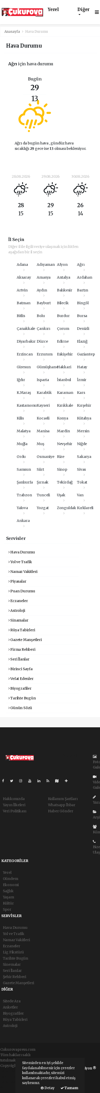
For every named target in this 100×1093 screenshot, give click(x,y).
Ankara (23, 520)
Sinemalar (12, 964)
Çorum (63, 328)
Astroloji (17, 610)
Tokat (82, 482)
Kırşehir (84, 405)
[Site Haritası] (59, 781)
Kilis (20, 418)
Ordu (21, 456)
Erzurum (45, 354)
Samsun (24, 469)
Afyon (62, 264)
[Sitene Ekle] (68, 781)
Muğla (22, 444)
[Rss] (49, 781)
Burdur (63, 315)
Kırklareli (85, 508)
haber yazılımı (12, 1071)
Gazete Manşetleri (25, 639)
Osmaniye (45, 456)
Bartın (82, 290)
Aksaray (24, 277)
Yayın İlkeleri (14, 805)
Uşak (61, 495)
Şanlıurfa (25, 482)
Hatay (82, 367)
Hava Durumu (22, 552)
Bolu (41, 315)
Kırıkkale (65, 405)
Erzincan (25, 354)
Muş (40, 444)
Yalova (22, 508)
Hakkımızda (14, 798)
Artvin (22, 290)
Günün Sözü (20, 708)
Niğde (82, 444)
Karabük (44, 392)
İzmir (81, 379)
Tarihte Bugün (22, 698)
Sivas (81, 469)
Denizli (83, 328)
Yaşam (8, 897)
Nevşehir (64, 444)
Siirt (40, 469)
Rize (60, 456)
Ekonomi (11, 884)
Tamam (71, 1088)
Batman (24, 303)
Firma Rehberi (22, 649)
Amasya (44, 277)
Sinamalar (18, 620)
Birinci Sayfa (20, 669)
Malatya (24, 431)
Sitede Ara (12, 1001)
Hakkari (64, 367)
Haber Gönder (60, 811)
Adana (22, 264)
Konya (62, 418)
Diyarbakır (26, 341)
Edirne (63, 341)
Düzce (42, 341)
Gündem (10, 878)
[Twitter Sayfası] (13, 781)
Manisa (43, 431)
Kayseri (43, 405)
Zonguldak (66, 508)
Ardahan (84, 277)
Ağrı (80, 264)
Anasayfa (12, 31)
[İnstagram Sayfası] (22, 781)
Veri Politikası (14, 811)
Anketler (10, 1007)
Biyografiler (20, 688)
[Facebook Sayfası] (5, 781)
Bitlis (21, 315)
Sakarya (84, 456)
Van (80, 495)
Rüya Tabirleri (22, 630)
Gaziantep (86, 354)
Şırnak (42, 482)
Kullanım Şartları (63, 798)
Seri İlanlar (19, 659)
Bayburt (44, 303)
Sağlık (8, 891)
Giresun (24, 367)
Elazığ (82, 341)
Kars (81, 392)
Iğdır (21, 379)
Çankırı (43, 328)
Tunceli (43, 495)
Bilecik (63, 303)
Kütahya (84, 418)
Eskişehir (65, 354)
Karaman (65, 392)
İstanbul (64, 379)
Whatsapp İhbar (61, 805)
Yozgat (43, 508)
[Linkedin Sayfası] (41, 781)
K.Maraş (24, 392)
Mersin (83, 431)
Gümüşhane (47, 367)
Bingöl (83, 303)
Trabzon (24, 495)
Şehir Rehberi (14, 976)
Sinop (62, 469)
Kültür (8, 903)
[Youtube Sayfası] (31, 781)
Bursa (82, 315)
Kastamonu (27, 405)
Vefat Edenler (21, 678)
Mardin (63, 431)
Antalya (63, 277)
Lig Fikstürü (13, 952)
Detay (49, 1088)
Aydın (42, 290)
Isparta (43, 379)
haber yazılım (12, 1081)
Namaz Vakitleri (23, 571)
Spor (7, 909)
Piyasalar (17, 581)
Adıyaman (46, 264)
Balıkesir (64, 290)
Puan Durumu (22, 591)
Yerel (53, 9)
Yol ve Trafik (20, 562)
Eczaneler (18, 600)
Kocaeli (43, 418)
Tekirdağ (65, 482)
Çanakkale (26, 328)
